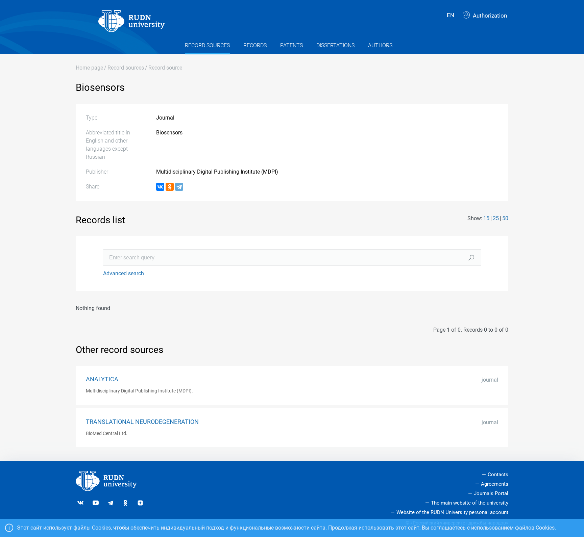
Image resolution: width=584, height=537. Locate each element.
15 (486, 218)
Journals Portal (491, 493)
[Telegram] (179, 187)
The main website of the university (469, 503)
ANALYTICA (102, 379)
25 (496, 218)
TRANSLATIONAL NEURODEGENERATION (142, 421)
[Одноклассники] (170, 187)
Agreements (494, 484)
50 (505, 218)
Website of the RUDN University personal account (452, 512)
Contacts (498, 474)
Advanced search (123, 273)
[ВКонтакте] (160, 187)
